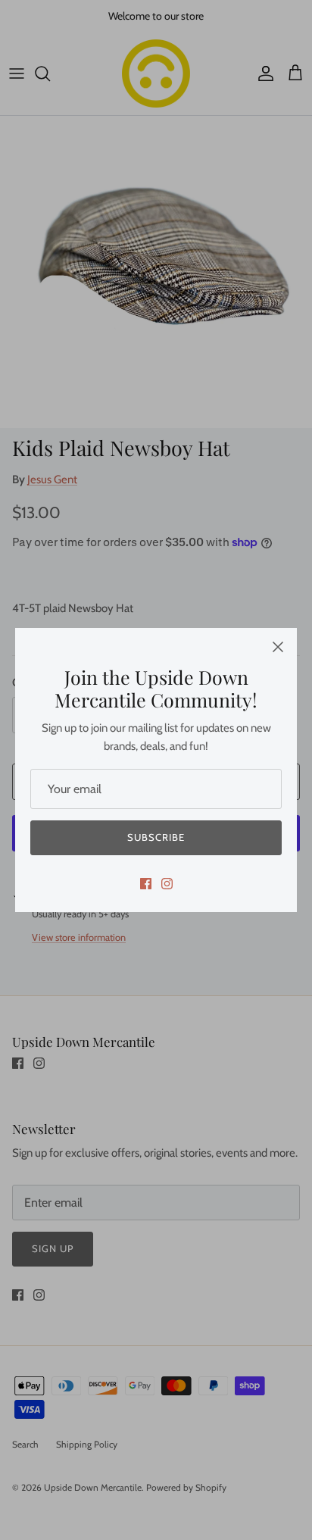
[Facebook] (145, 883)
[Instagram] (167, 883)
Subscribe (156, 837)
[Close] (278, 647)
